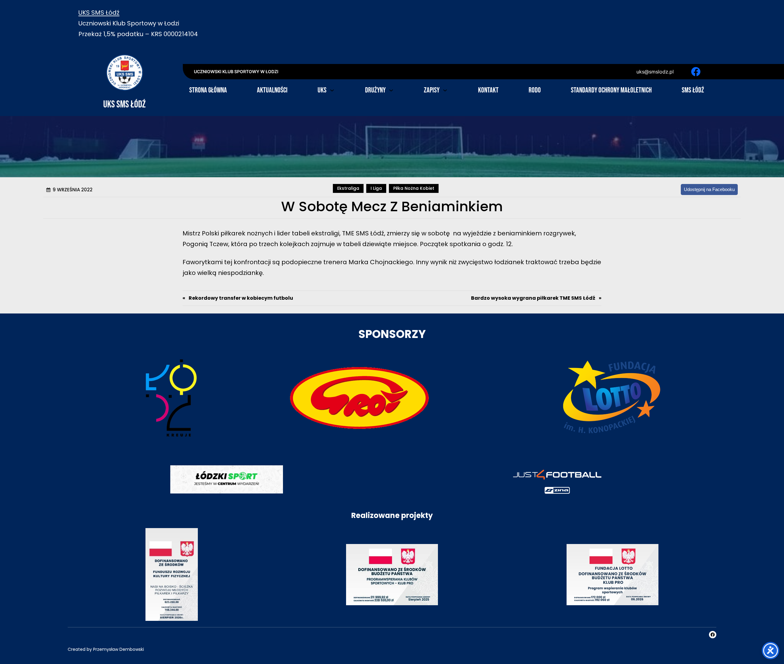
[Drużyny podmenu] (391, 90)
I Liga (376, 188)
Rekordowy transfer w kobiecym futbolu (241, 298)
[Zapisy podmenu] (445, 90)
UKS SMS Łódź (98, 12)
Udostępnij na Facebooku (709, 189)
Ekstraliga (348, 188)
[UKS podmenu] (332, 90)
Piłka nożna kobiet (413, 188)
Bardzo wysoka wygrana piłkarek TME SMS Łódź (533, 298)
